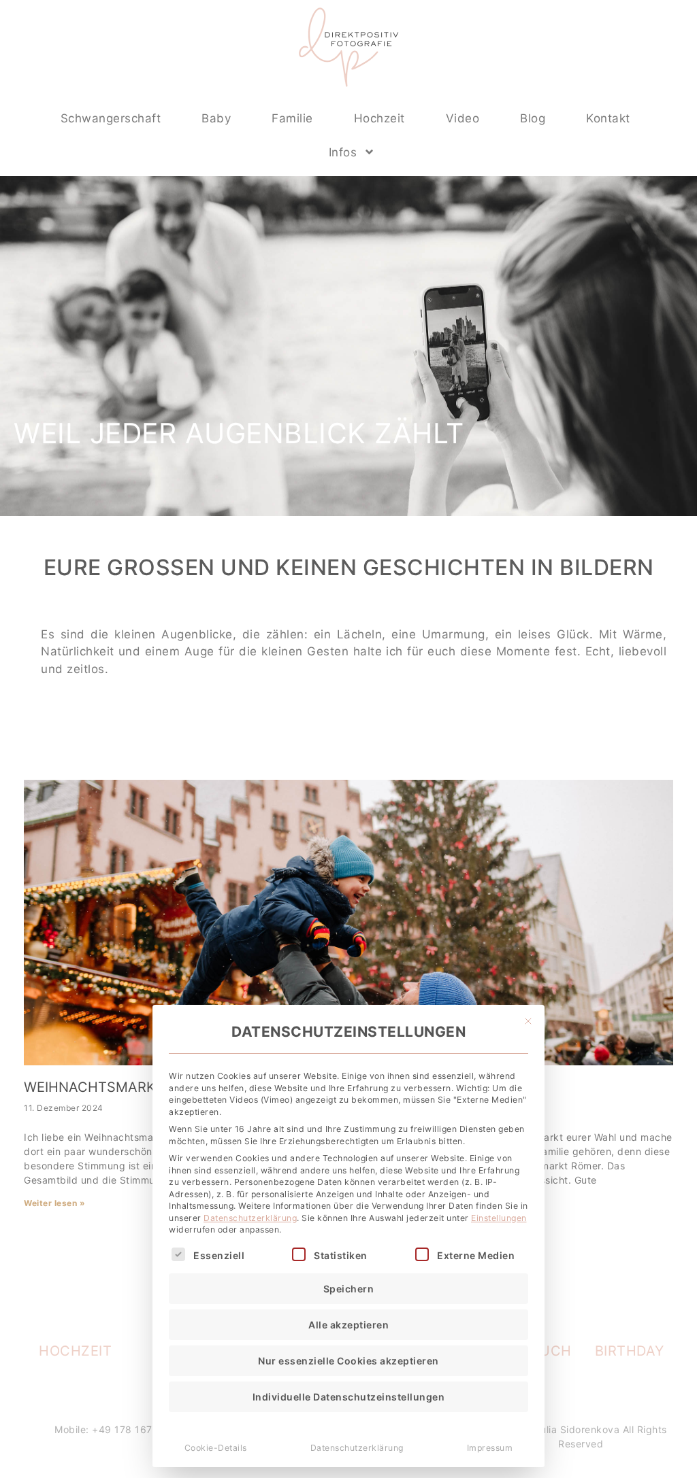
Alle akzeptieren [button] (348, 1324)
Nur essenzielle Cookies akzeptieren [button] (348, 1361)
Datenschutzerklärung (250, 1218)
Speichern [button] (348, 1288)
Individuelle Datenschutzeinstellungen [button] (349, 1397)
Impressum (490, 1448)
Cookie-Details (215, 1448)
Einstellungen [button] (499, 1218)
